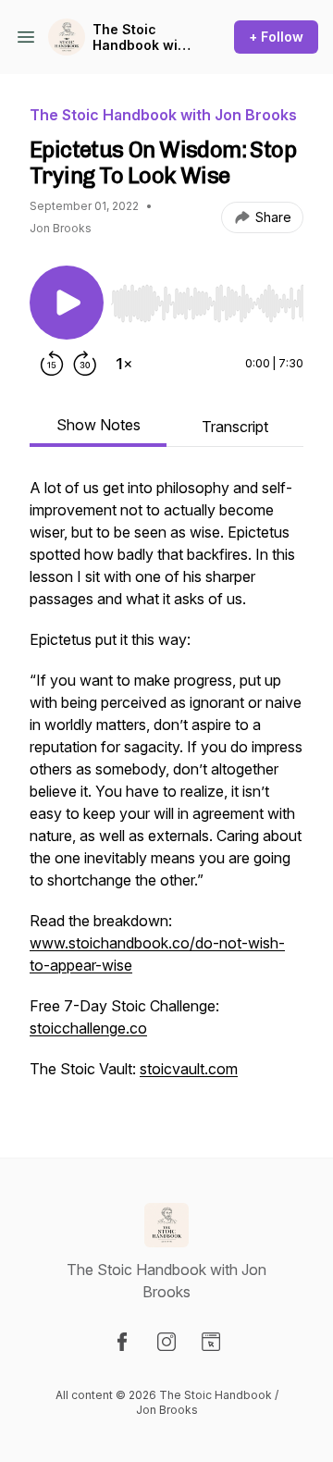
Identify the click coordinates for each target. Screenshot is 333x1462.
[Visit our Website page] (211, 1341)
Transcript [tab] (235, 426)
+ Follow (276, 36)
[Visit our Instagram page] (166, 1341)
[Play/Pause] (67, 303)
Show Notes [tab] (98, 424)
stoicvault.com (189, 1068)
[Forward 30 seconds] (85, 364)
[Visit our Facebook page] (122, 1341)
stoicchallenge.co (88, 1028)
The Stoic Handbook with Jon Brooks (141, 37)
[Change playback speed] (123, 364)
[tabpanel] (166, 787)
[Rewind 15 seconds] (52, 364)
